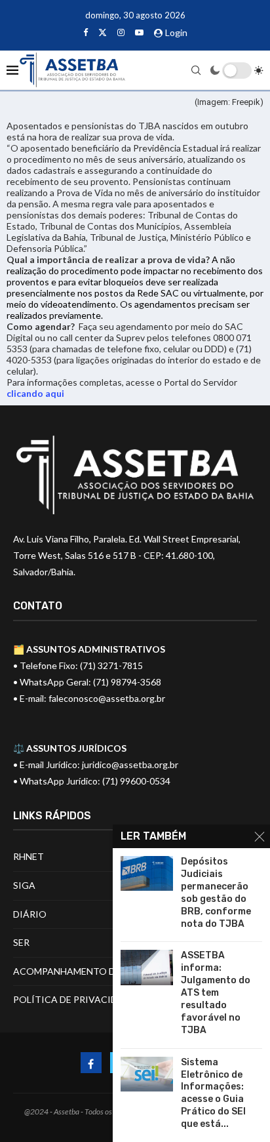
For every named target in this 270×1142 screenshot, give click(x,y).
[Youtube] (139, 32)
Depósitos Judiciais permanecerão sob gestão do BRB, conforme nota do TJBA (216, 892)
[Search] (195, 70)
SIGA (24, 885)
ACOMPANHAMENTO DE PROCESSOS (95, 971)
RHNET (28, 856)
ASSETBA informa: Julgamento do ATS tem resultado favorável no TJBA (215, 992)
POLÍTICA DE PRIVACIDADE (74, 999)
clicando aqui (35, 393)
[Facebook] (85, 32)
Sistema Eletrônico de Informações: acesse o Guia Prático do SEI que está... (213, 1093)
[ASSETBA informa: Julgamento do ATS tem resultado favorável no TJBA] (147, 967)
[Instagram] (121, 32)
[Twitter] (102, 32)
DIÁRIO (30, 914)
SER (21, 942)
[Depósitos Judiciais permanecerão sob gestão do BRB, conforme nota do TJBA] (147, 873)
